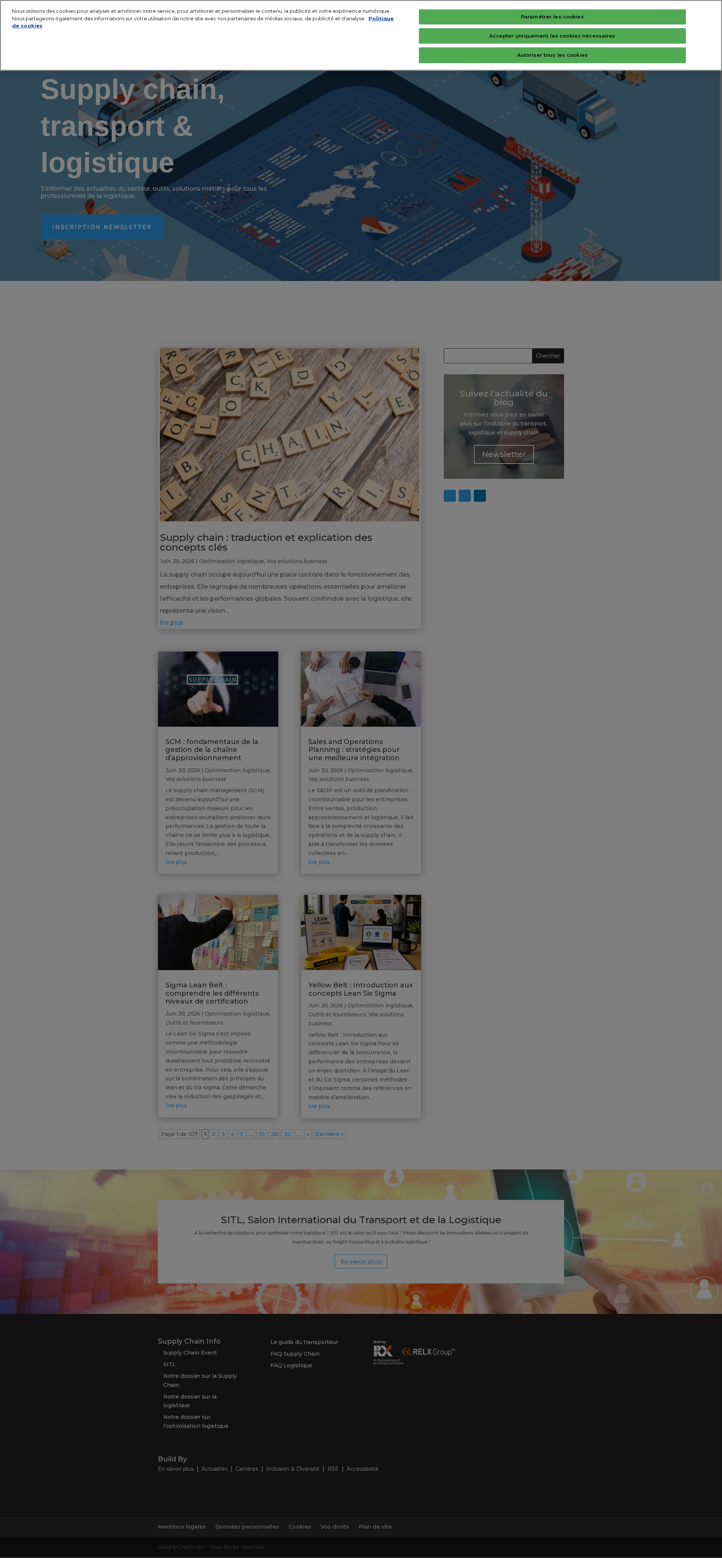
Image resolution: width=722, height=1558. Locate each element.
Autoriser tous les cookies (552, 55)
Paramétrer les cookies (552, 17)
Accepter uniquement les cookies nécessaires (552, 36)
